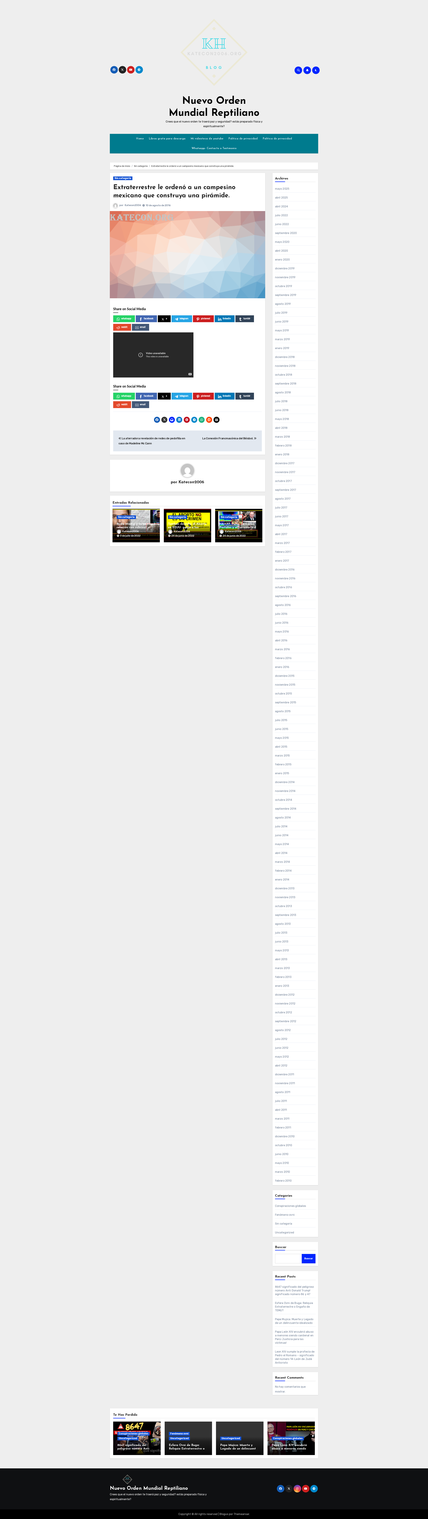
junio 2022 (282, 224)
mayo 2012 (282, 1056)
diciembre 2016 (285, 569)
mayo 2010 (282, 1163)
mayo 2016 (282, 631)
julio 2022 (281, 215)
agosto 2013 (283, 923)
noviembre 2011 (285, 1083)
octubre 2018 (283, 374)
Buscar (281, 1247)
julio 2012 (281, 1039)
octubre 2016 (283, 587)
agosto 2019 (283, 303)
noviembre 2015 (285, 684)
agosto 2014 (283, 817)
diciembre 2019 (285, 268)
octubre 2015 (283, 693)
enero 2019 (282, 348)
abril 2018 (281, 427)
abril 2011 (281, 1109)
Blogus (224, 1514)
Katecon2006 (133, 205)
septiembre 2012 (285, 1021)
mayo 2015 (282, 737)
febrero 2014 (283, 870)
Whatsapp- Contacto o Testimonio (214, 148)
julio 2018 (281, 401)
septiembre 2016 (285, 596)
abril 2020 (281, 250)
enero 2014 (282, 879)
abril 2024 (281, 206)
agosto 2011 (282, 1092)
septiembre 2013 (285, 915)
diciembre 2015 (285, 675)
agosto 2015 (283, 711)
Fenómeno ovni (285, 1214)
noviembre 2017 (285, 472)
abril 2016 (281, 640)
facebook (148, 319)
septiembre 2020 (286, 233)
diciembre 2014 (285, 782)
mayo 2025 (282, 188)
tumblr (246, 319)
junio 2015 (281, 729)
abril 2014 (281, 853)
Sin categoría (123, 178)
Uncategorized (284, 1232)
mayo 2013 (282, 950)
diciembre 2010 (285, 1136)
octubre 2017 (283, 481)
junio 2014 (282, 835)
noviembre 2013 (285, 897)
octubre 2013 (283, 906)
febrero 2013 (283, 977)
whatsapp (126, 319)
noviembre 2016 (285, 578)
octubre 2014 (283, 799)
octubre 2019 (283, 286)
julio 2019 (281, 312)
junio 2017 (281, 516)
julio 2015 (281, 720)
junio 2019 (282, 321)
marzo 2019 (282, 339)
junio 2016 (282, 622)
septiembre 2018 (285, 383)
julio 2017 (281, 507)
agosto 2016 (283, 605)
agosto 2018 (283, 392)
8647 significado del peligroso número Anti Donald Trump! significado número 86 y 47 (294, 1290)
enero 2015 (282, 773)
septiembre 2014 (285, 808)
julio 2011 (281, 1101)
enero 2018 (282, 454)
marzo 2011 (282, 1118)
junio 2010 (282, 1154)
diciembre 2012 (285, 994)
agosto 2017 (283, 498)
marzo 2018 (282, 436)
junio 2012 (282, 1047)
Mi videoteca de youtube (207, 138)
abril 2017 (281, 534)
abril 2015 (281, 746)
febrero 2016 (283, 658)
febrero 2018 (283, 445)
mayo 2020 (282, 241)
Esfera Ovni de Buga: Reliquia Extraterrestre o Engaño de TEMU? (294, 1306)
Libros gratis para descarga (167, 138)
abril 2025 (281, 197)
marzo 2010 (282, 1171)
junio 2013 (281, 941)
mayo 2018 (282, 419)
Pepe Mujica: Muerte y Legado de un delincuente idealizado (239, 1449)
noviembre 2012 (285, 1003)
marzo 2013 (282, 968)
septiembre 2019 (285, 295)
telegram (184, 319)
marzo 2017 (282, 543)
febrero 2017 (283, 551)
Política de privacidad (243, 138)
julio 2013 (281, 932)
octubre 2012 (283, 1012)
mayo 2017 (282, 525)
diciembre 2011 (284, 1074)
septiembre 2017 (285, 489)
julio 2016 (281, 613)
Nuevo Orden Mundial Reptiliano (149, 1488)
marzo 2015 (282, 755)
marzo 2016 (282, 649)
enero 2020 (282, 259)
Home (140, 138)
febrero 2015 (283, 764)
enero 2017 (282, 560)
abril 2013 (281, 959)
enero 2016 (282, 667)
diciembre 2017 (285, 463)
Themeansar (241, 1514)
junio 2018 (282, 410)
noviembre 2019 (285, 277)
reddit (124, 327)
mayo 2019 (282, 330)
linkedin (227, 319)
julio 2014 (281, 826)
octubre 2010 (283, 1145)
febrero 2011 (283, 1127)
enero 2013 (282, 985)
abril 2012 (281, 1065)
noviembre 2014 (285, 791)
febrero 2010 (283, 1180)
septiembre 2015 (285, 702)
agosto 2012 (283, 1030)
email (142, 327)
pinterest (205, 319)
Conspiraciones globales (290, 1206)
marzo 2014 (282, 861)
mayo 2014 (282, 844)
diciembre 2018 (285, 357)
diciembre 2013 (285, 888)
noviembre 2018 (285, 365)
